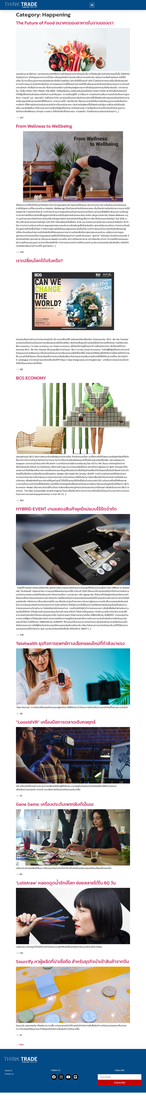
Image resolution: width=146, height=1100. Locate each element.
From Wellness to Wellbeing (44, 126)
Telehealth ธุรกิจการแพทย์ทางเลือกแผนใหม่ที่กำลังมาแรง (70, 643)
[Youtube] (68, 1077)
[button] (92, 5)
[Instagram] (61, 1077)
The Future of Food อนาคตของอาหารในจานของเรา (64, 22)
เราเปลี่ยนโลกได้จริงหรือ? (39, 260)
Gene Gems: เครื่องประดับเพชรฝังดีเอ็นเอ (55, 804)
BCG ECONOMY (31, 378)
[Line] (75, 1077)
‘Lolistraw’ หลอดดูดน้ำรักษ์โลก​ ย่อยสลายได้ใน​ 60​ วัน (66, 882)
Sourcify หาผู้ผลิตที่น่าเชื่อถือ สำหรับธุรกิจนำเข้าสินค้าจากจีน (72, 961)
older (20, 1044)
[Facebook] (54, 1077)
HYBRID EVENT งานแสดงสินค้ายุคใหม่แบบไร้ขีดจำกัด (66, 508)
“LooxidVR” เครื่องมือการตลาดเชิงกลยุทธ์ (56, 722)
